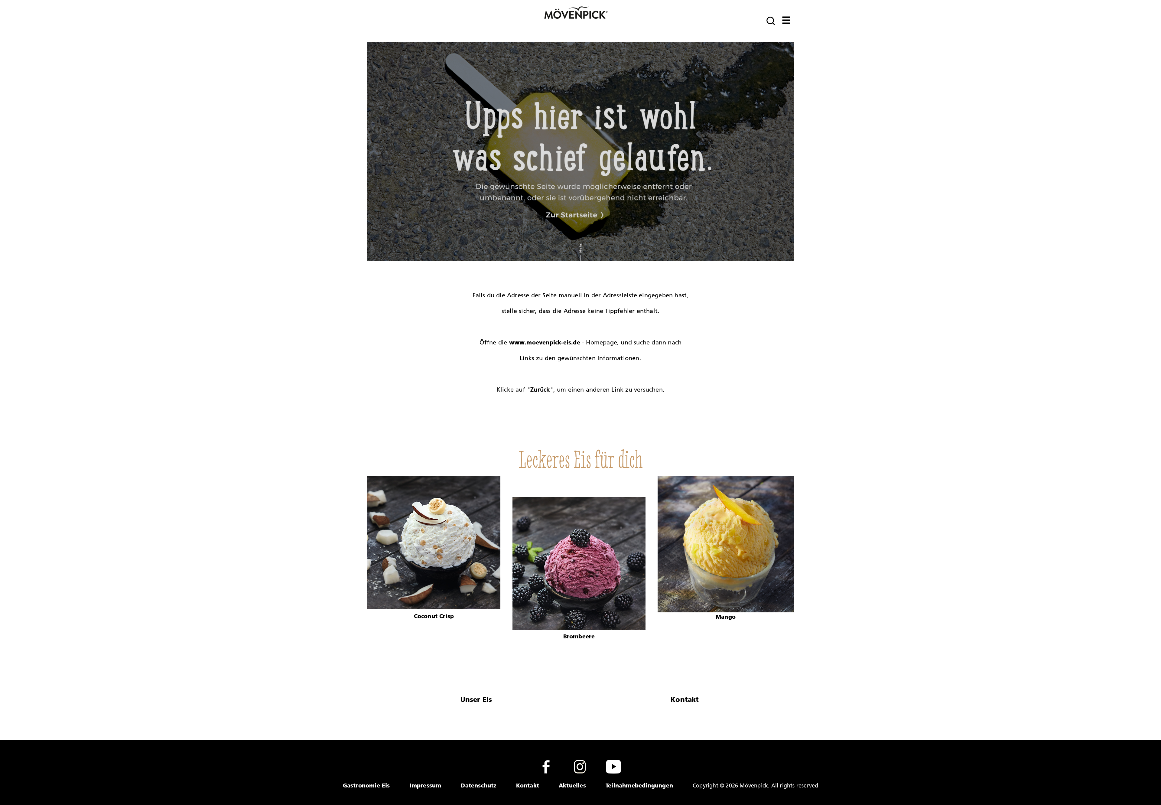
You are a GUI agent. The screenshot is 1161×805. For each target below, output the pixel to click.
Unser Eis (476, 699)
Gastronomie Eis (366, 785)
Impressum (425, 785)
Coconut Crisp (434, 616)
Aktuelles (572, 785)
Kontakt (685, 699)
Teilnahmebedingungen (639, 785)
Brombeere (579, 636)
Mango (726, 616)
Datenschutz (478, 785)
